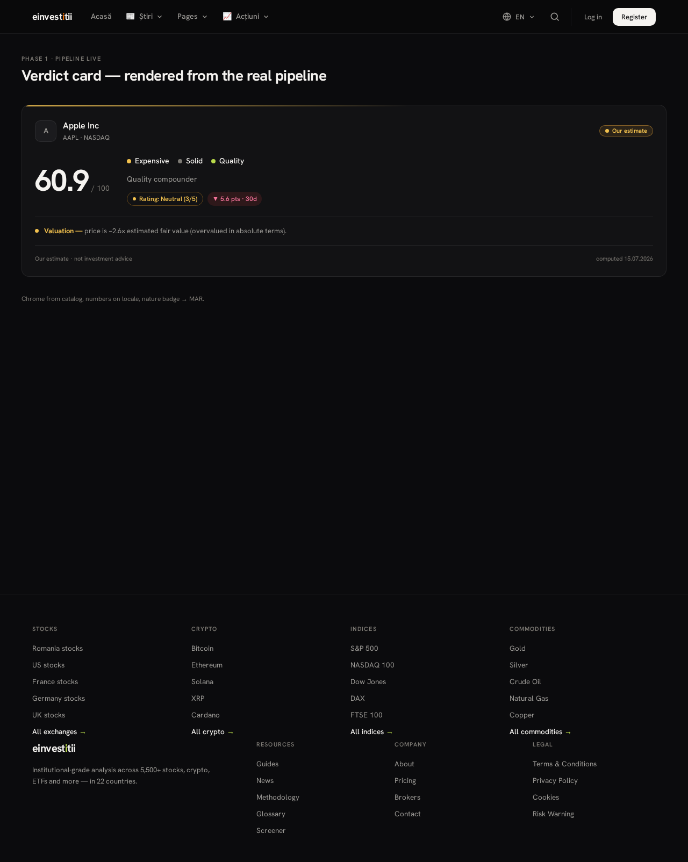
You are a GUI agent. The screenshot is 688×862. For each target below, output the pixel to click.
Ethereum (207, 665)
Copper (522, 715)
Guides (267, 763)
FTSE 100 (366, 715)
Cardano (205, 715)
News (265, 780)
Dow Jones (368, 681)
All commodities (541, 731)
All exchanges (59, 731)
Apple (74, 125)
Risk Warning (553, 813)
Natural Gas (529, 698)
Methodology (277, 797)
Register (634, 16)
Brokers (407, 797)
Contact (408, 813)
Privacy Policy (555, 780)
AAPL (70, 137)
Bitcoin (202, 648)
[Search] (554, 16)
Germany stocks (58, 698)
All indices (371, 731)
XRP (197, 698)
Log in (593, 16)
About (404, 763)
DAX (357, 698)
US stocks (48, 665)
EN (520, 16)
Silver (519, 665)
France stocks (55, 681)
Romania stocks (57, 648)
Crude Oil (525, 681)
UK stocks (48, 715)
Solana (202, 681)
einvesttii (51, 16)
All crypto (212, 731)
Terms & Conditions (565, 763)
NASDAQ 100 (372, 665)
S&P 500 (364, 648)
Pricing (405, 780)
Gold (518, 648)
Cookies (546, 797)
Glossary (270, 813)
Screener (271, 830)
